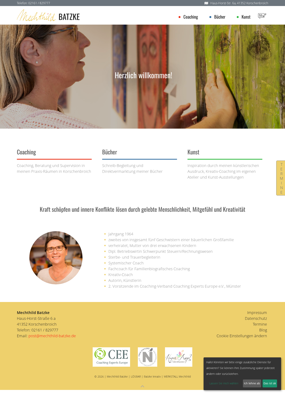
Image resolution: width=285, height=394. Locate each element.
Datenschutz (256, 318)
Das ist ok (269, 383)
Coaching (190, 16)
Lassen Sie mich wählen (223, 383)
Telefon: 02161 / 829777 (33, 3)
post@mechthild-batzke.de (52, 335)
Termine (281, 178)
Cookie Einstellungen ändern (242, 335)
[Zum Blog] (262, 15)
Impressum (257, 312)
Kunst (246, 16)
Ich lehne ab (252, 383)
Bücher (219, 16)
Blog (263, 330)
